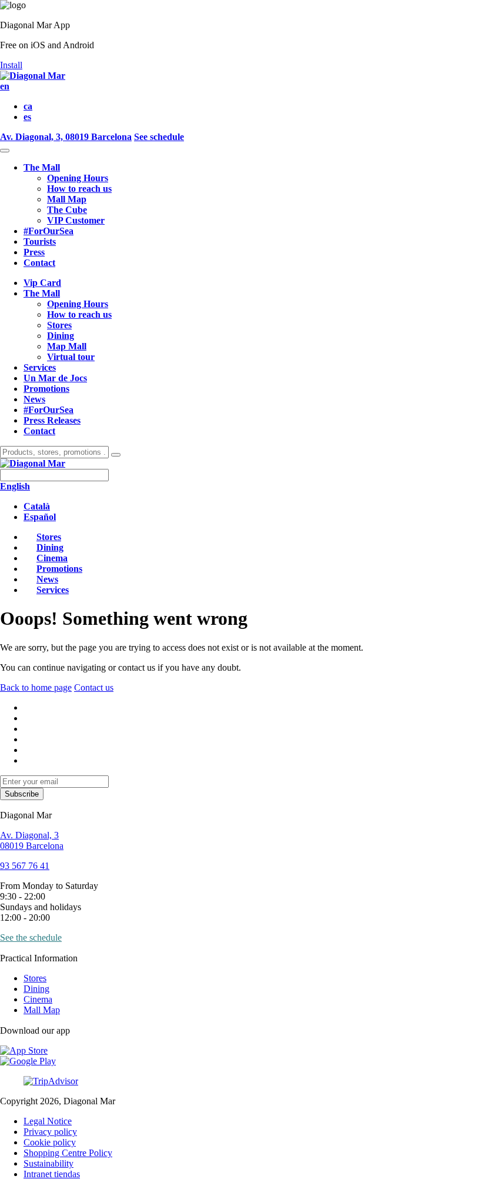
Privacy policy (50, 1132)
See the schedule (31, 937)
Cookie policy (50, 1142)
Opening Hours (77, 178)
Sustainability (48, 1163)
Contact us (93, 687)
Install (11, 65)
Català (37, 506)
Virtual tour (71, 357)
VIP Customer (76, 220)
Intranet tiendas (52, 1174)
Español (40, 517)
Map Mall (66, 346)
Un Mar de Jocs (55, 378)
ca (28, 106)
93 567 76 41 (24, 866)
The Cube (67, 210)
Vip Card (42, 283)
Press (34, 252)
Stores (59, 325)
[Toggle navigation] (4, 150)
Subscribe (22, 794)
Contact (39, 263)
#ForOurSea (48, 231)
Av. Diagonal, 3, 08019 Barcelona (66, 137)
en (4, 86)
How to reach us (79, 189)
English (15, 486)
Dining (60, 336)
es (27, 117)
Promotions (46, 389)
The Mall (42, 167)
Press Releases (52, 420)
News (34, 399)
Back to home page (36, 687)
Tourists (40, 242)
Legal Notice (48, 1121)
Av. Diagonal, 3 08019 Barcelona (31, 840)
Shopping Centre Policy (68, 1153)
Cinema (38, 999)
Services (40, 367)
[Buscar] (115, 455)
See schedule (159, 137)
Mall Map (66, 199)
